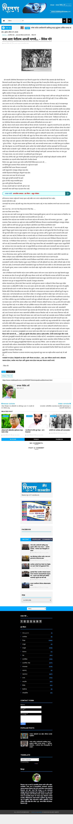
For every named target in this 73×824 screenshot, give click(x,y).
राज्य (23, 678)
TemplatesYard (36, 812)
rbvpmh (25, 633)
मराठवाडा (24, 666)
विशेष (23, 685)
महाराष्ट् (24, 670)
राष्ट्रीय (24, 681)
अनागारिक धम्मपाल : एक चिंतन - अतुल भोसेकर (26, 193)
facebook (59, 439)
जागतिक (24, 637)
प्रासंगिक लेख (11, 35)
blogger (13, 439)
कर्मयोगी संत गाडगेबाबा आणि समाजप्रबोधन (59, 430)
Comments (47, 539)
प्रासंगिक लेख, (25, 43)
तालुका (17, 28)
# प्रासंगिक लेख (10, 372)
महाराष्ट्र (24, 674)
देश (23, 655)
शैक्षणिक (24, 689)
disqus (36, 439)
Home (4, 35)
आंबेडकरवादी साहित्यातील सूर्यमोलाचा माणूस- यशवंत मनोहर (12, 431)
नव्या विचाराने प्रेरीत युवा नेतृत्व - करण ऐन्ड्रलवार (34, 431)
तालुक (24, 644)
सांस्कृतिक (25, 693)
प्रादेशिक (24, 659)
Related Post (7, 411)
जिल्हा (23, 640)
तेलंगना (24, 652)
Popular (37, 539)
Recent (25, 539)
